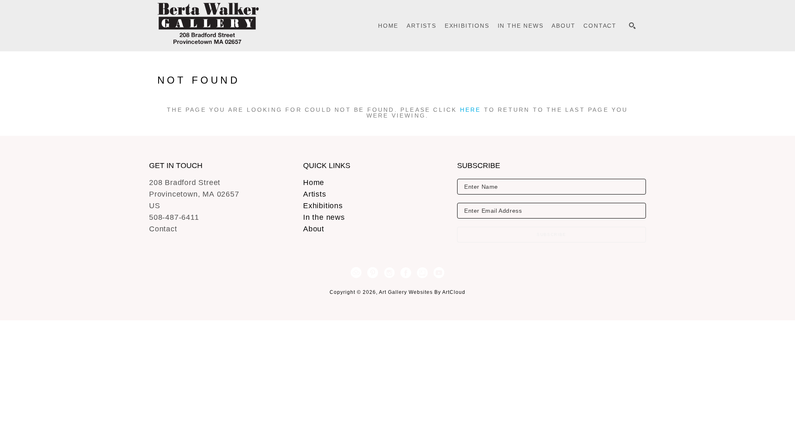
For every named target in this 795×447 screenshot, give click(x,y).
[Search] (632, 25)
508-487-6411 (174, 217)
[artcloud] (356, 272)
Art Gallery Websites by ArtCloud (422, 292)
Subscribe (551, 234)
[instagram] (389, 272)
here (470, 109)
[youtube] (439, 272)
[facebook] (405, 272)
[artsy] (422, 272)
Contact (163, 229)
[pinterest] (372, 272)
